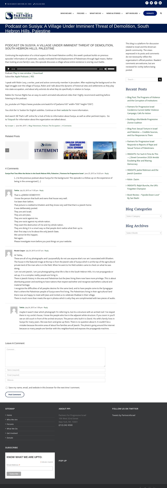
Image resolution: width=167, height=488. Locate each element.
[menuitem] (69, 13)
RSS (32, 76)
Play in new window (22, 73)
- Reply (106, 173)
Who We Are (12, 419)
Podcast (45, 126)
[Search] (161, 13)
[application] (60, 69)
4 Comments (66, 126)
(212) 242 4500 (40, 4)
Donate (10, 438)
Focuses (10, 424)
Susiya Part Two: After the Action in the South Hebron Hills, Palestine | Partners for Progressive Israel (44, 173)
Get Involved (12, 433)
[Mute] (105, 69)
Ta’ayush (11, 119)
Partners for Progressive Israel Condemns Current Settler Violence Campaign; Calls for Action (143, 110)
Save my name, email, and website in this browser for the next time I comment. (44, 387)
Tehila (16, 190)
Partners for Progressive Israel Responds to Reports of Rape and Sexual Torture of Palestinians (142, 144)
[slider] (111, 68)
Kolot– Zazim (133, 179)
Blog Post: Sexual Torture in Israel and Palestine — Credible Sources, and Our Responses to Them (142, 132)
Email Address (13, 465)
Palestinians (37, 126)
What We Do (12, 428)
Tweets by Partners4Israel (123, 415)
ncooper (10, 126)
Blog (30, 126)
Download (38, 73)
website (64, 110)
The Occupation (54, 126)
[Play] (8, 69)
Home (9, 415)
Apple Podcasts (22, 76)
